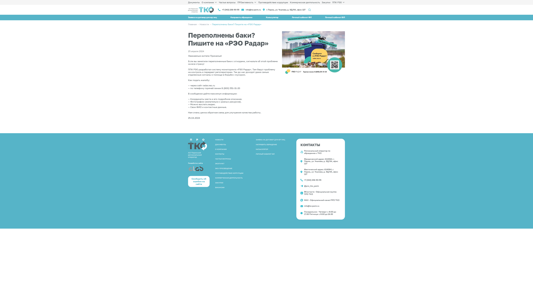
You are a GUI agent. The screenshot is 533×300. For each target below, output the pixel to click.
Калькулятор (272, 17)
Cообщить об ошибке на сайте (199, 181)
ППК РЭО (337, 2)
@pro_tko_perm (311, 186)
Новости (219, 140)
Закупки (326, 2)
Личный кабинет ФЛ (302, 17)
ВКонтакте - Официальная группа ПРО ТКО (320, 193)
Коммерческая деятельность (305, 2)
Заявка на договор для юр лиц (202, 17)
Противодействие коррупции (273, 2)
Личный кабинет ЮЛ (335, 17)
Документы (194, 2)
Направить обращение (241, 17)
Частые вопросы (227, 2)
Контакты (219, 154)
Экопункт (219, 163)
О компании (208, 2)
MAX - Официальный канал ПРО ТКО (322, 200)
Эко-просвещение (223, 168)
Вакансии (219, 187)
